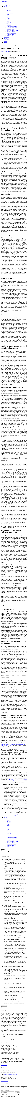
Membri (5, 41)
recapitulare (3, 1005)
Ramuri (5, 6)
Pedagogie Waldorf (11, 34)
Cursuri (5, 38)
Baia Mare (9, 7)
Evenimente (6, 37)
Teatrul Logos (10, 35)
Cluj (8, 14)
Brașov (8, 9)
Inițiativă (6, 834)
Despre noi (6, 39)
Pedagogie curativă (11, 33)
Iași (7, 17)
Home (5, 3)
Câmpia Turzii (10, 11)
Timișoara (9, 22)
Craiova (8, 15)
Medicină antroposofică (12, 30)
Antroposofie (7, 5)
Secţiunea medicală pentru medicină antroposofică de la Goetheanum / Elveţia (14, 744)
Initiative (7, 51)
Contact (5, 42)
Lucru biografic (10, 29)
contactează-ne (4, 1081)
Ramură (5, 817)
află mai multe (4, 1065)
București (9, 10)
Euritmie (9, 25)
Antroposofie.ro (4, 1)
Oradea (8, 18)
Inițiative (6, 23)
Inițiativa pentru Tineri (12, 27)
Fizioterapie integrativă (12, 26)
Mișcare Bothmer (11, 31)
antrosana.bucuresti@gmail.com (12, 815)
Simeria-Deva (10, 13)
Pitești (8, 19)
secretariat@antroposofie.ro (10, 1074)
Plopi (8, 21)
